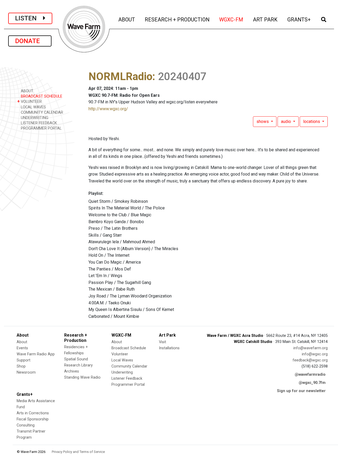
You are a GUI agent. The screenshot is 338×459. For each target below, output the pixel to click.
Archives (71, 371)
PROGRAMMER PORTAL (41, 128)
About (22, 342)
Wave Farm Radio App (36, 354)
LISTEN (29, 18)
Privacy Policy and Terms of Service (78, 452)
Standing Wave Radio (82, 377)
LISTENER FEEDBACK (38, 123)
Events (22, 348)
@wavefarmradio (310, 374)
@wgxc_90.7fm (312, 382)
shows (263, 121)
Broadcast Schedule (128, 348)
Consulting (26, 425)
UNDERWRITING (34, 118)
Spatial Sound (76, 359)
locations (312, 121)
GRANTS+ (299, 19)
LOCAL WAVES (33, 107)
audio (286, 121)
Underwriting (122, 372)
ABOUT (127, 19)
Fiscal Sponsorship (33, 419)
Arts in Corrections (33, 413)
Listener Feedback (126, 378)
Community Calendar (129, 366)
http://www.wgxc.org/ (108, 108)
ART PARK (266, 19)
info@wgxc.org (315, 354)
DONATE (30, 41)
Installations (169, 348)
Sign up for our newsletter (301, 391)
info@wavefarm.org (310, 348)
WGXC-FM (231, 19)
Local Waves (122, 360)
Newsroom (26, 372)
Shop (21, 366)
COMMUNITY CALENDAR (41, 112)
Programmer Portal (128, 384)
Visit (162, 342)
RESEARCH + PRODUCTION (177, 19)
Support (23, 360)
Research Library (78, 365)
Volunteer (119, 354)
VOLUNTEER (29, 101)
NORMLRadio (120, 76)
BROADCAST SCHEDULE (41, 96)
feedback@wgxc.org (310, 360)
